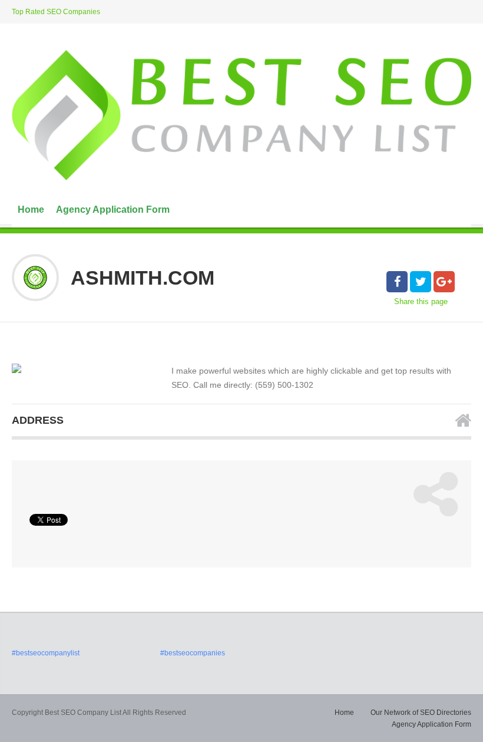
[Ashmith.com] (16, 368)
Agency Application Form (113, 210)
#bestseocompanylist (46, 653)
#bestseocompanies (192, 653)
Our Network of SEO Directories (420, 712)
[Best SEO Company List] (241, 115)
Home (31, 210)
